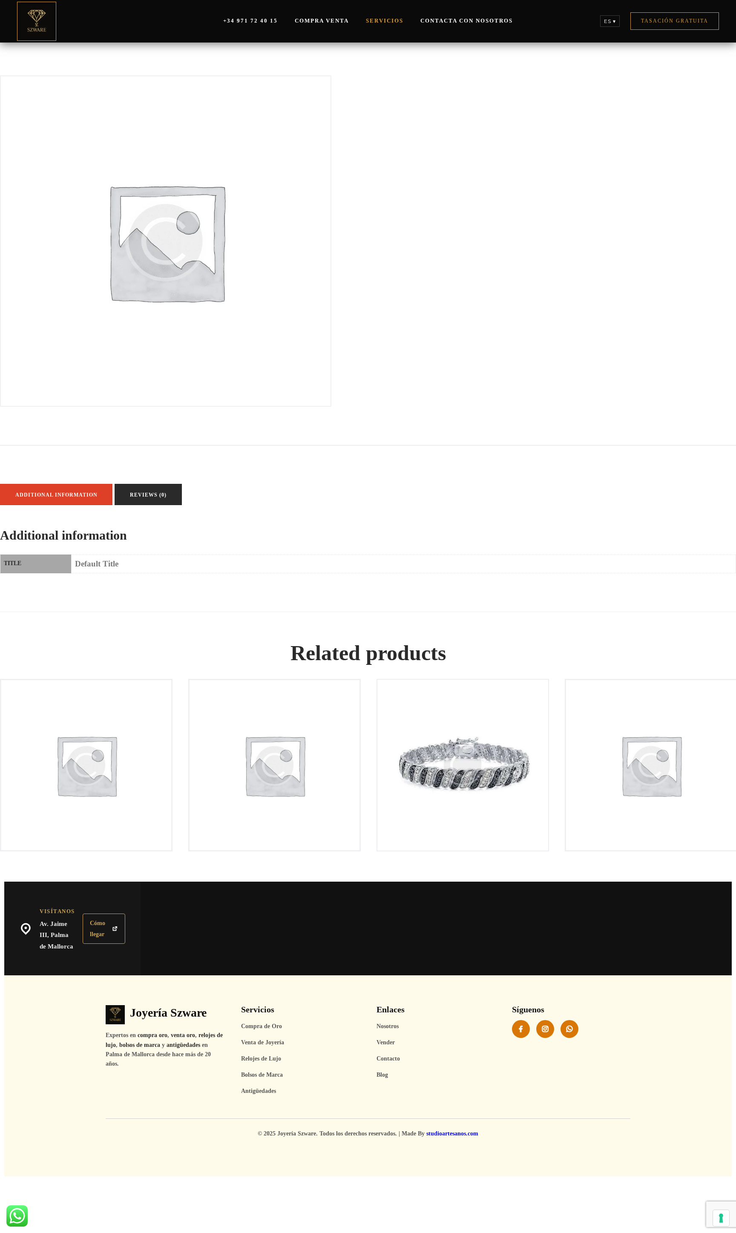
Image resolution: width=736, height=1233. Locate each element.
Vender (386, 1042)
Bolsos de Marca (262, 1075)
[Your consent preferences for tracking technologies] (721, 1218)
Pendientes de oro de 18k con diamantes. (651, 718)
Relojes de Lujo (261, 1058)
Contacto (388, 1058)
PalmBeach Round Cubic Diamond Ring (462, 718)
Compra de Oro (261, 1026)
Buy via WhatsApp (89, 739)
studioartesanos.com (452, 1133)
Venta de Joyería (262, 1042)
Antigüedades (258, 1091)
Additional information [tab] (56, 495)
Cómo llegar (97, 928)
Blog (382, 1075)
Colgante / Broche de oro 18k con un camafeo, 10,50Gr (86, 718)
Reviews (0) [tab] (148, 495)
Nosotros (388, 1026)
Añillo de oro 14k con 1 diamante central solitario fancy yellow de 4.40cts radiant (274, 722)
